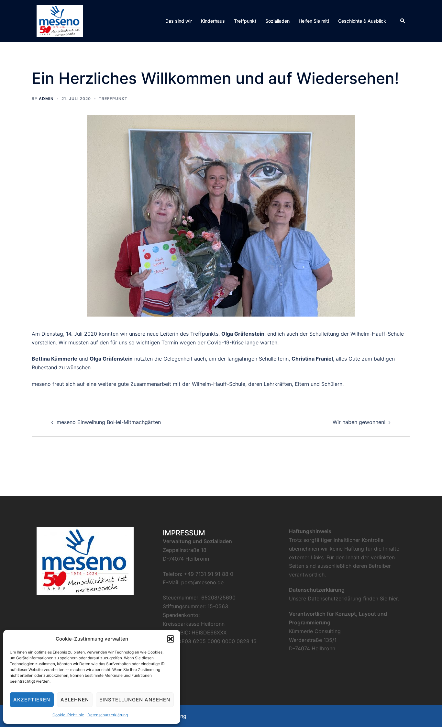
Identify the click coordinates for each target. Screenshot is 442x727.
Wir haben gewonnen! (359, 422)
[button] (170, 639)
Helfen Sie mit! (314, 21)
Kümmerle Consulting (315, 631)
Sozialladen (277, 21)
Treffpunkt (245, 21)
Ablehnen (75, 700)
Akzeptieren (31, 700)
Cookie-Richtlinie (68, 714)
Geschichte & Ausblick (362, 21)
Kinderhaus (213, 21)
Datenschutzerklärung (107, 714)
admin (46, 98)
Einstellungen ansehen (134, 700)
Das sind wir (178, 21)
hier (393, 598)
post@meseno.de (202, 582)
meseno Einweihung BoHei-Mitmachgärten (109, 422)
